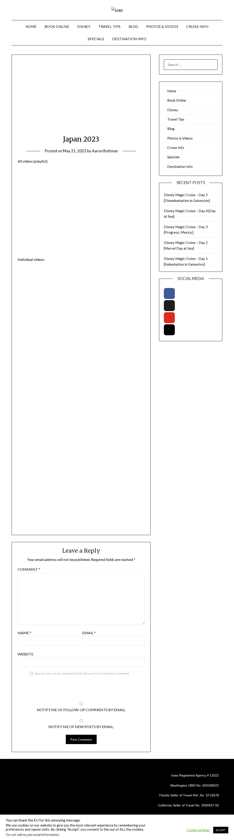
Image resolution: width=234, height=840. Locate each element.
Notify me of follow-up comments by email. (81, 710)
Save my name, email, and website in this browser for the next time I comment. (82, 673)
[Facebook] (169, 293)
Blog (133, 26)
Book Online (57, 26)
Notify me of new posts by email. (81, 726)
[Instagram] (169, 329)
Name (24, 633)
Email (89, 633)
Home (31, 26)
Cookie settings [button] (198, 830)
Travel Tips (109, 26)
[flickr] (169, 305)
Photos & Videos (162, 26)
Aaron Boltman (105, 150)
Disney (83, 26)
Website (25, 654)
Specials (96, 39)
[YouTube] (169, 317)
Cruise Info (197, 26)
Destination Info (129, 39)
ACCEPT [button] (221, 830)
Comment (29, 569)
